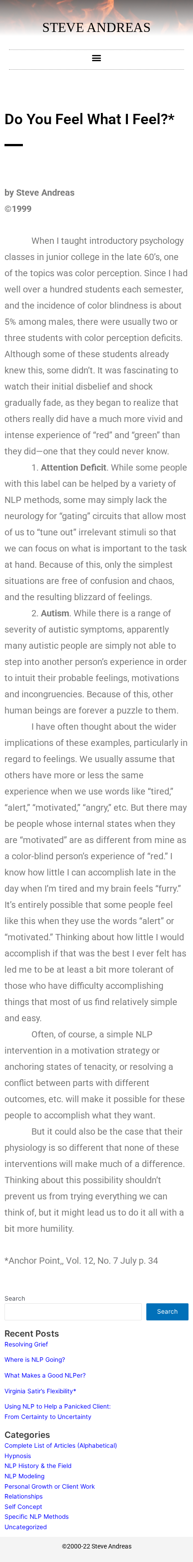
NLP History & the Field (37, 1465)
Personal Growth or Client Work (49, 1486)
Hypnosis (17, 1455)
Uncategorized (25, 1527)
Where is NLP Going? (34, 1359)
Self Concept (23, 1506)
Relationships (23, 1496)
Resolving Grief (26, 1344)
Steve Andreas (96, 27)
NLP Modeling (24, 1476)
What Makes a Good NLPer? (45, 1375)
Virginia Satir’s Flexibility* (40, 1391)
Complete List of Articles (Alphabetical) (60, 1445)
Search (14, 1298)
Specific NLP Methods (36, 1516)
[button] (96, 57)
